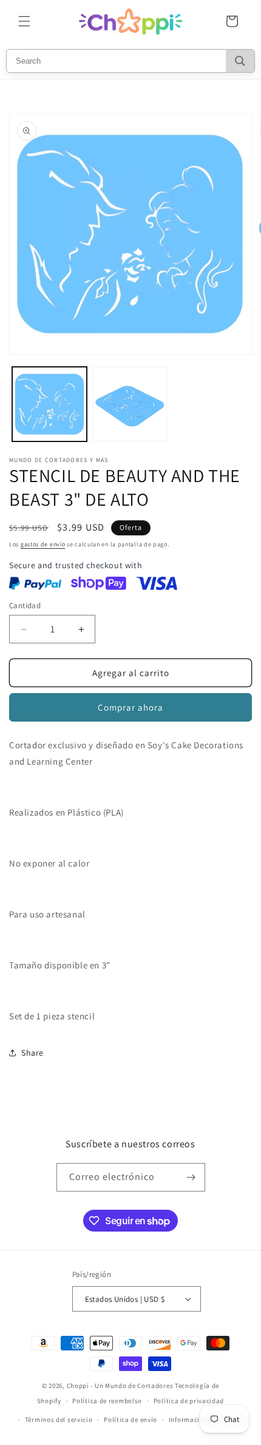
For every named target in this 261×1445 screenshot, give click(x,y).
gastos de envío (43, 544)
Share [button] (32, 1052)
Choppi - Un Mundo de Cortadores (120, 1385)
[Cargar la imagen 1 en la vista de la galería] (49, 404)
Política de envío (130, 1419)
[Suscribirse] (191, 1177)
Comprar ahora (130, 707)
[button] (24, 21)
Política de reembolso (107, 1400)
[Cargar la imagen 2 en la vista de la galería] (130, 404)
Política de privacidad (189, 1400)
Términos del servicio (59, 1419)
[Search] (240, 61)
